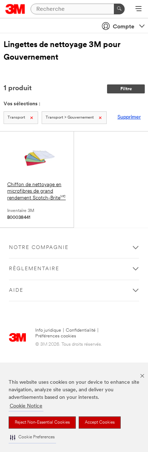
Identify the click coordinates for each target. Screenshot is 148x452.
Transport (16, 118)
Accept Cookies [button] (100, 422)
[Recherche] (119, 9)
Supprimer (129, 117)
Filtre (126, 89)
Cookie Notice (26, 406)
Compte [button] (123, 27)
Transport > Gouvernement (70, 118)
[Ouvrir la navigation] (138, 9)
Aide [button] (16, 290)
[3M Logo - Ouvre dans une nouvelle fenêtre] (15, 9)
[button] (32, 437)
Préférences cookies (55, 336)
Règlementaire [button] (34, 269)
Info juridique (48, 330)
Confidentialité (81, 330)
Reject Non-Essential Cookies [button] (42, 422)
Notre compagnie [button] (39, 247)
